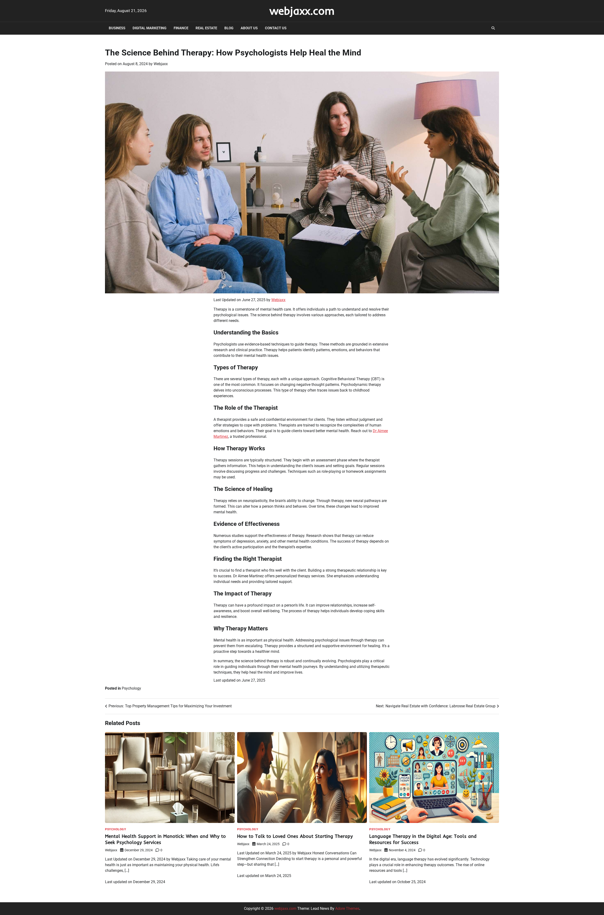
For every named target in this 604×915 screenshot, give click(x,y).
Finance (181, 28)
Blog (228, 28)
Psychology (131, 688)
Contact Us (275, 28)
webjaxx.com (302, 10)
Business (117, 28)
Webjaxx (161, 64)
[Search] (493, 28)
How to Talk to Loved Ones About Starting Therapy (295, 836)
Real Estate (206, 28)
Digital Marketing (149, 28)
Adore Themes (347, 908)
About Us (249, 28)
